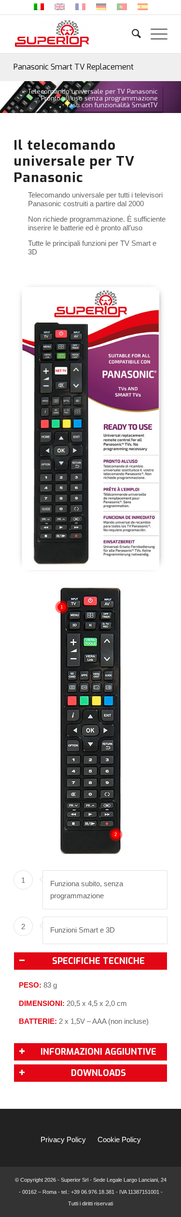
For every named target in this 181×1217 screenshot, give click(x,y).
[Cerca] (131, 33)
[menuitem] (131, 33)
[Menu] (154, 33)
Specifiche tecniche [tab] (98, 961)
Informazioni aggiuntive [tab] (98, 1052)
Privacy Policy (63, 1139)
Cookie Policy (119, 1139)
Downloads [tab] (98, 1073)
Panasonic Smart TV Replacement (74, 67)
